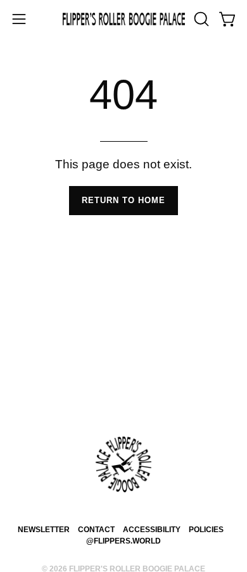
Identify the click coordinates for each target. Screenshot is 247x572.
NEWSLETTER (44, 529)
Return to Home (123, 200)
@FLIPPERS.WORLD (123, 541)
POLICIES (206, 529)
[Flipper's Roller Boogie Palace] (124, 19)
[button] (200, 19)
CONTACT (96, 529)
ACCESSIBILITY (151, 529)
